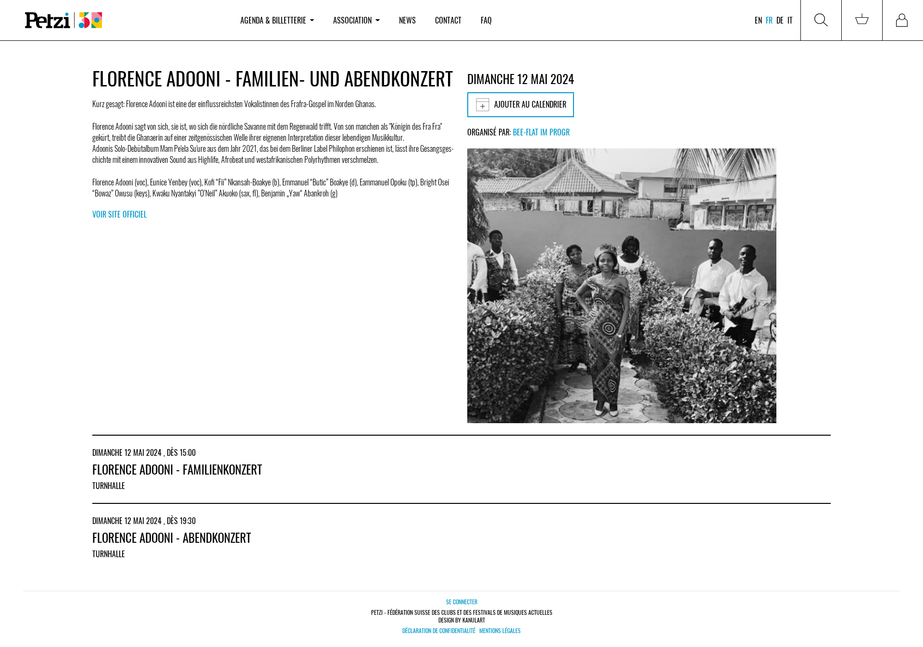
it (790, 20)
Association (352, 20)
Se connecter (461, 602)
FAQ (486, 20)
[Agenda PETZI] (123, 20)
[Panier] (862, 20)
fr (769, 20)
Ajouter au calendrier (530, 104)
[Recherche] (821, 20)
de (780, 20)
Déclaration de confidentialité (438, 631)
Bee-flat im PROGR (541, 132)
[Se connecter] (903, 20)
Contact (448, 20)
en (758, 20)
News (407, 20)
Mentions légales (500, 631)
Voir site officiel (119, 214)
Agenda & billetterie (273, 20)
